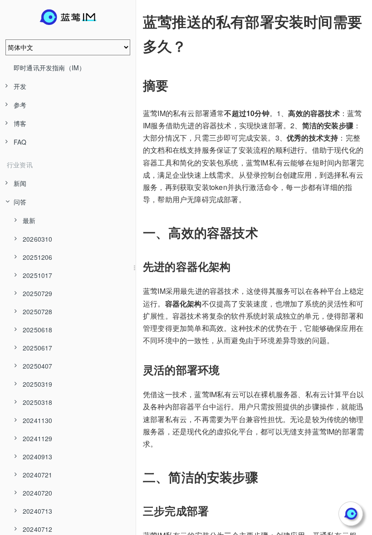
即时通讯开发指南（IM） (49, 67)
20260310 (38, 238)
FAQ (20, 141)
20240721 (38, 474)
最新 (29, 220)
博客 (20, 123)
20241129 (38, 438)
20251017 (38, 275)
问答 (20, 201)
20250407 (38, 365)
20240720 (38, 492)
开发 (20, 86)
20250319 (38, 384)
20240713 (38, 511)
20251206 (38, 257)
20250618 (38, 329)
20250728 (38, 311)
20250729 (38, 293)
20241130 (38, 420)
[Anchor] (136, 21)
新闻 (20, 183)
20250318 (38, 402)
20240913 (38, 456)
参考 (20, 104)
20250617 (38, 347)
